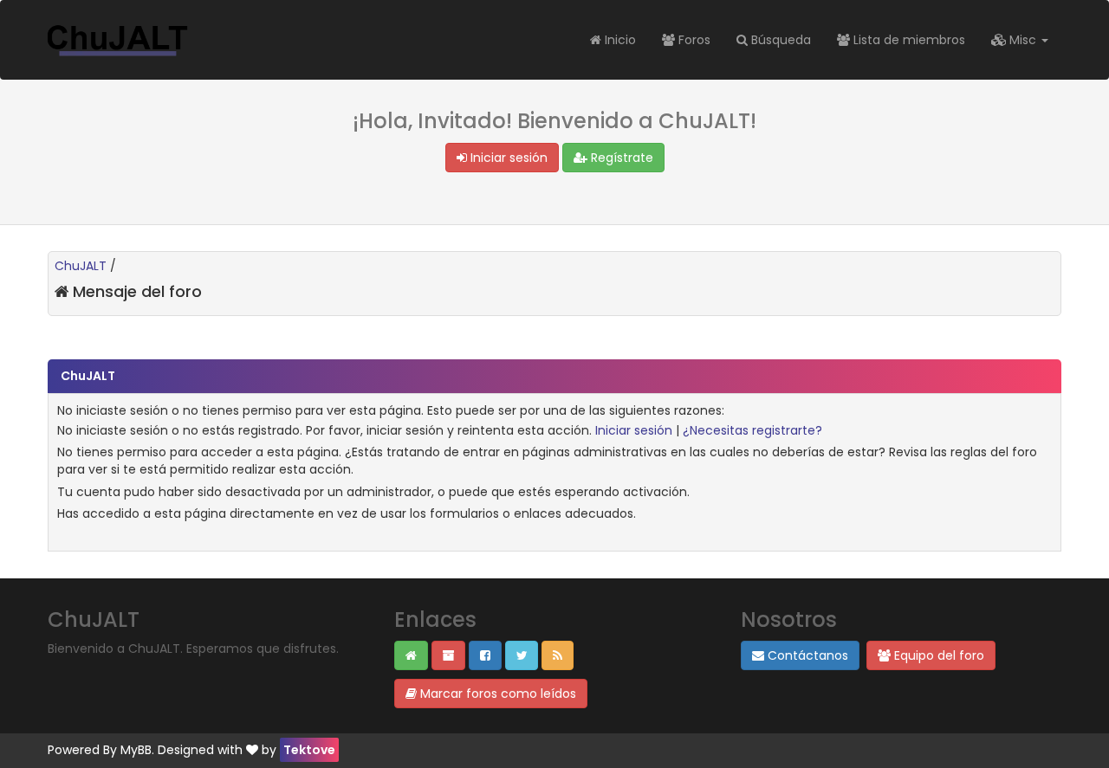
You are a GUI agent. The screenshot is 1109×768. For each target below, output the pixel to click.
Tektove (309, 749)
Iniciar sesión (507, 157)
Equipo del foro (937, 655)
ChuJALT (81, 265)
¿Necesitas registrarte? (752, 430)
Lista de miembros (907, 39)
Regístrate (620, 157)
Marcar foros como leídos (496, 693)
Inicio (618, 39)
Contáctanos (806, 655)
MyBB (136, 749)
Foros (692, 39)
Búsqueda (779, 39)
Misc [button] (1023, 39)
